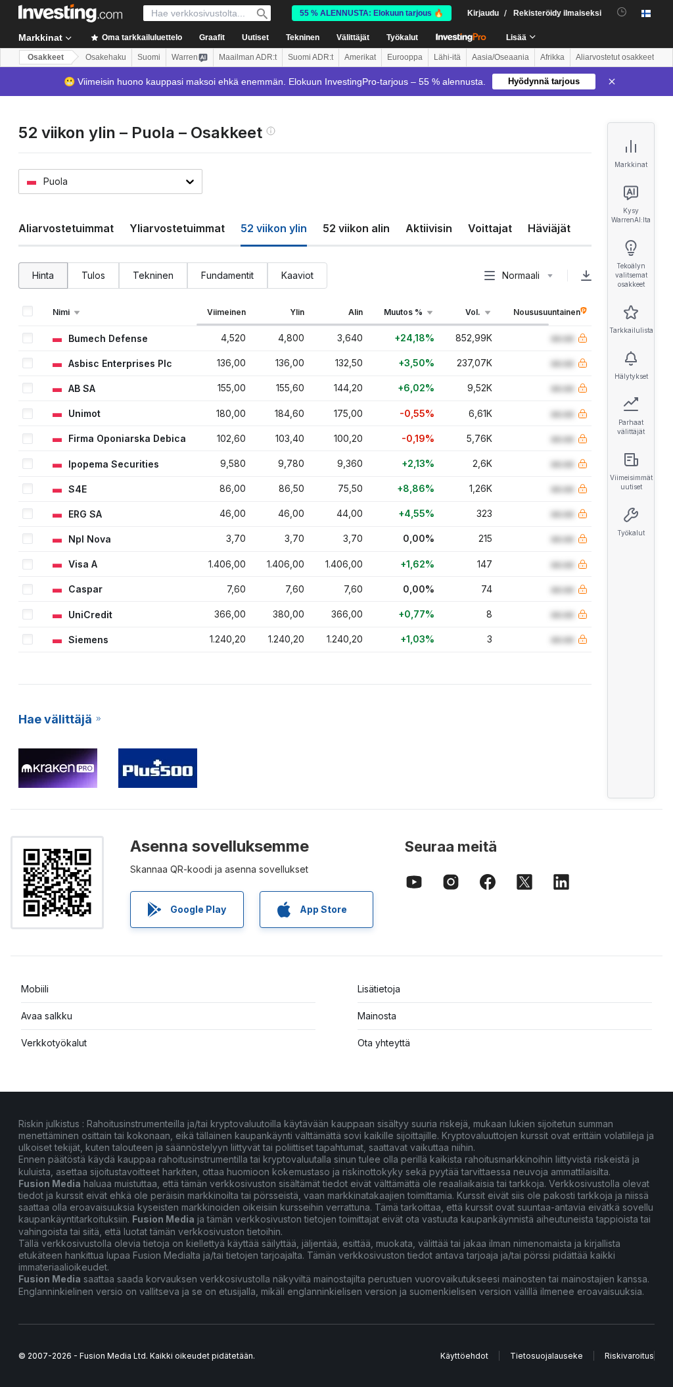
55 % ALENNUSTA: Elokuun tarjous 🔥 (372, 13)
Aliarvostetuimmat (66, 228)
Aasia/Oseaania (500, 57)
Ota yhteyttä (384, 1042)
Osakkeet (46, 57)
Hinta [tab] (43, 275)
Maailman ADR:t (248, 57)
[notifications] (622, 12)
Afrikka (552, 57)
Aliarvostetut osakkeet (615, 57)
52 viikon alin (356, 228)
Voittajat (490, 228)
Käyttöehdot (464, 1356)
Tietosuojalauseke (546, 1356)
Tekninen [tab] (153, 275)
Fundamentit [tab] (227, 275)
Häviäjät (549, 228)
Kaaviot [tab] (297, 275)
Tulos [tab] (93, 275)
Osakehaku (105, 57)
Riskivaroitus (629, 1356)
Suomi (148, 57)
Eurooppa (405, 57)
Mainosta (377, 1015)
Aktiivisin (429, 228)
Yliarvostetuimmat (177, 228)
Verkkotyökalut (54, 1042)
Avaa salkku (46, 1015)
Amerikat (360, 57)
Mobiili (35, 988)
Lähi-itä (447, 57)
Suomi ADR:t (310, 57)
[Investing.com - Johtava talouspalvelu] (70, 13)
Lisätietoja (379, 988)
